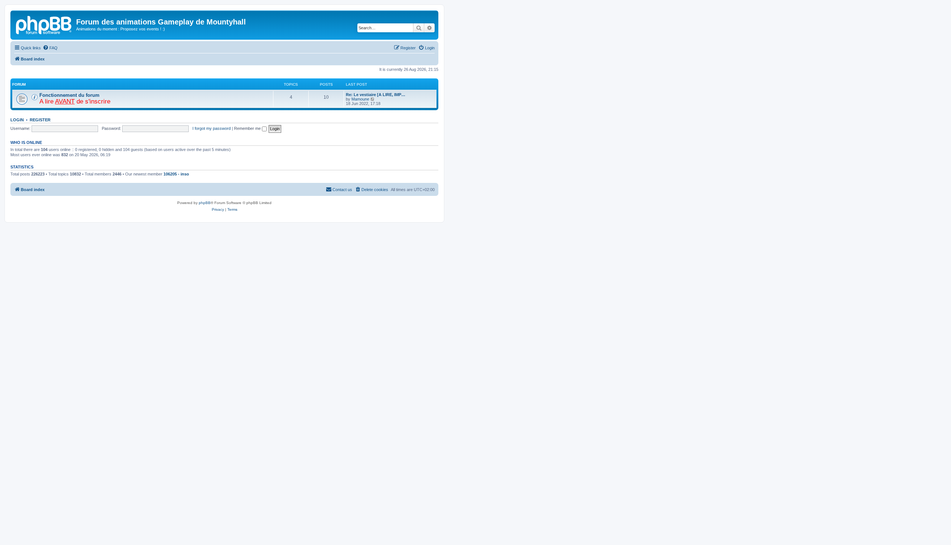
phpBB (205, 203)
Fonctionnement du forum (69, 95)
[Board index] (44, 24)
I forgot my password (211, 128)
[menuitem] (50, 47)
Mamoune (360, 99)
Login (17, 120)
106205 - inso (176, 174)
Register (40, 120)
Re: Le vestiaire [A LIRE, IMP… (375, 94)
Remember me (248, 128)
